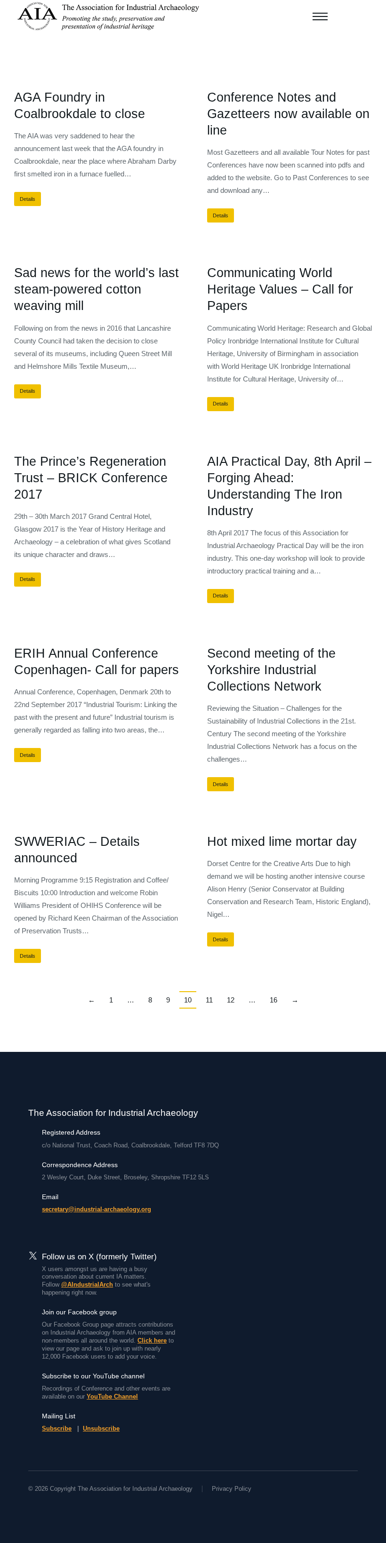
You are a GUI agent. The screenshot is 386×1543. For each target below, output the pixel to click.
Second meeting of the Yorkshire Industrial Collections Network (271, 669)
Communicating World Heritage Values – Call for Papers (280, 289)
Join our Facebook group (79, 1312)
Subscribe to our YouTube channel (93, 1376)
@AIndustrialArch (87, 1284)
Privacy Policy (231, 1488)
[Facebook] (32, 1506)
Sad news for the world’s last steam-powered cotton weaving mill (96, 289)
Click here (152, 1340)
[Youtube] (66, 1506)
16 (273, 1000)
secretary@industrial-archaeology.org (96, 1209)
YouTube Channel (112, 1396)
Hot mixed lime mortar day (282, 842)
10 (188, 1000)
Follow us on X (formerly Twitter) (99, 1256)
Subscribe (57, 1428)
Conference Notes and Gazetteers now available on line (288, 113)
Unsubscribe (101, 1428)
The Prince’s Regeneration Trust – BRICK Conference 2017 (91, 477)
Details (27, 199)
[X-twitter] (49, 1506)
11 (209, 1000)
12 (230, 1000)
